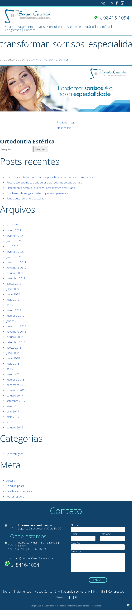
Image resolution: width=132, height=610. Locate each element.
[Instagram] (122, 2)
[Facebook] (117, 2)
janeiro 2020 (14, 257)
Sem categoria (15, 454)
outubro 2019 (14, 273)
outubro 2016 (14, 427)
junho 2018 (13, 358)
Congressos (13, 30)
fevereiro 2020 (15, 252)
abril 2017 (12, 422)
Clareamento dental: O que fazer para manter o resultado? (41, 188)
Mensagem (77, 551)
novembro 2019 (16, 267)
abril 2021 (12, 225)
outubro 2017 (14, 395)
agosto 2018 (14, 347)
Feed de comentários (19, 491)
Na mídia (103, 27)
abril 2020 (12, 246)
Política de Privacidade (92, 606)
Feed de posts (15, 486)
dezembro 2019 (16, 262)
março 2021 (13, 230)
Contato (30, 30)
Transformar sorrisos (56, 59)
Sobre (9, 27)
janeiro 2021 (14, 241)
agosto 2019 (14, 283)
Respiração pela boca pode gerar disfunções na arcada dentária (44, 182)
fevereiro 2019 (15, 315)
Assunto (75, 542)
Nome (75, 525)
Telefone (105, 534)
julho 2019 (12, 289)
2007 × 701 (36, 59)
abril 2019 (12, 305)
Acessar (11, 480)
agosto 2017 (14, 406)
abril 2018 (12, 369)
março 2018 (13, 374)
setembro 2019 (15, 278)
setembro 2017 (15, 401)
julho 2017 (12, 411)
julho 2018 (12, 353)
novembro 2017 (16, 390)
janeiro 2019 (14, 321)
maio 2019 (12, 299)
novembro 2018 (16, 331)
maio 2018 (12, 363)
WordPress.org (15, 496)
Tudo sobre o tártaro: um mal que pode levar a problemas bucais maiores (50, 177)
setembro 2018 (15, 342)
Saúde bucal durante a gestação (25, 198)
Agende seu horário (80, 27)
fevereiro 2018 (15, 379)
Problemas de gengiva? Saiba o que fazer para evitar (37, 193)
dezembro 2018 (16, 326)
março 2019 (13, 310)
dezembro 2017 (16, 385)
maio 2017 (12, 417)
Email (74, 534)
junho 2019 (13, 294)
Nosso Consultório (50, 27)
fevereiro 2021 (15, 236)
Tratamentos (25, 27)
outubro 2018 (14, 337)
